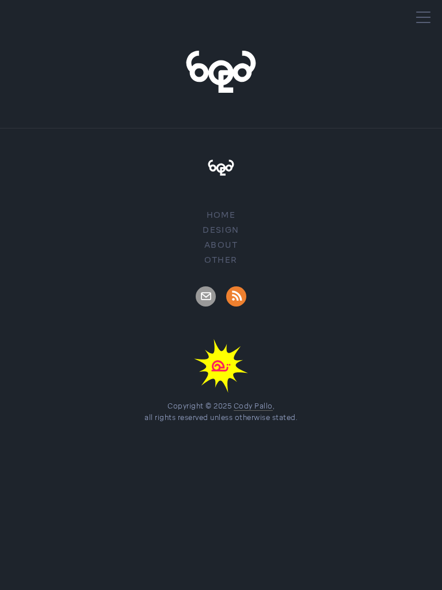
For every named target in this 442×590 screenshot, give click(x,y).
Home (221, 215)
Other (220, 260)
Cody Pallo (253, 406)
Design (221, 230)
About (221, 245)
